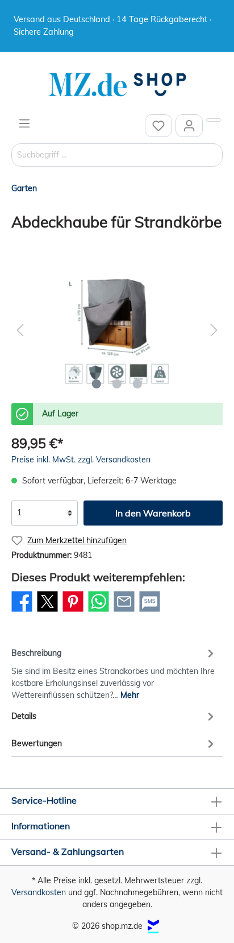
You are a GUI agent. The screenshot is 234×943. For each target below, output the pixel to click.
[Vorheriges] (19, 330)
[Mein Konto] (189, 126)
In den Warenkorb (153, 513)
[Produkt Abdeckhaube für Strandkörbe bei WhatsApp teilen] (98, 611)
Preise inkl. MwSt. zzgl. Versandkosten (81, 459)
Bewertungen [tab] (36, 743)
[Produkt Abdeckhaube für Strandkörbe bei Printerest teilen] (73, 611)
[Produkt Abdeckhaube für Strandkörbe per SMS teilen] (149, 611)
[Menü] (24, 123)
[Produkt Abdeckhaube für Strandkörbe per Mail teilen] (124, 611)
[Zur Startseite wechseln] (117, 84)
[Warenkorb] (213, 120)
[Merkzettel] (158, 126)
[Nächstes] (214, 330)
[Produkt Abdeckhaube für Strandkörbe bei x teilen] (47, 611)
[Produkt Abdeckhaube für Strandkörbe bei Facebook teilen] (22, 611)
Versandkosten (38, 892)
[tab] (114, 672)
